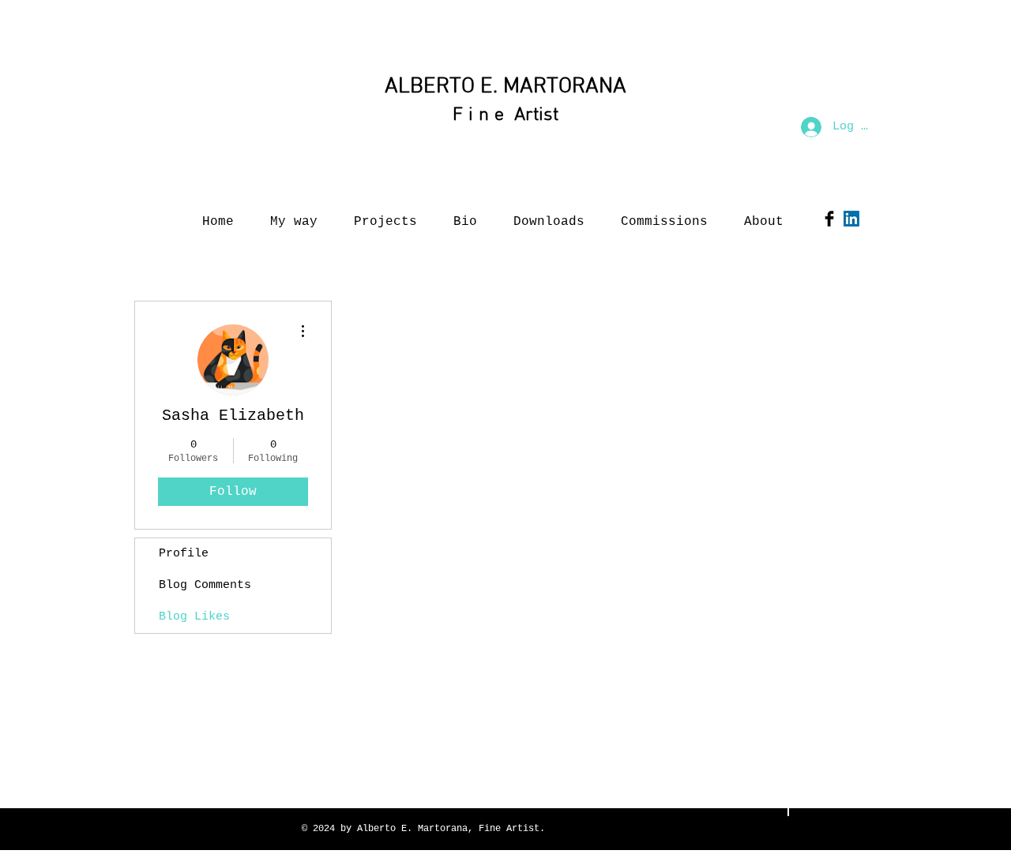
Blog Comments (205, 585)
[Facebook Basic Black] (829, 219)
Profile (184, 553)
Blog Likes (194, 617)
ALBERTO (430, 86)
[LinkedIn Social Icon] (851, 219)
